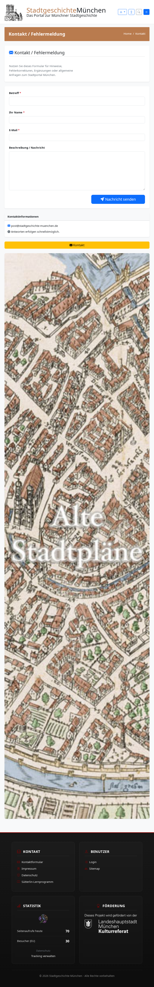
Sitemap (94, 868)
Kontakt (78, 245)
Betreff (15, 93)
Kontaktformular (32, 862)
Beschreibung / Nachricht (27, 147)
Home (127, 33)
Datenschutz (30, 875)
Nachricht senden (120, 199)
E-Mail (14, 130)
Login (93, 862)
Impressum (29, 868)
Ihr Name (17, 112)
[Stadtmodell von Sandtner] (77, 535)
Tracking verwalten (43, 956)
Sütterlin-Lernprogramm (37, 882)
